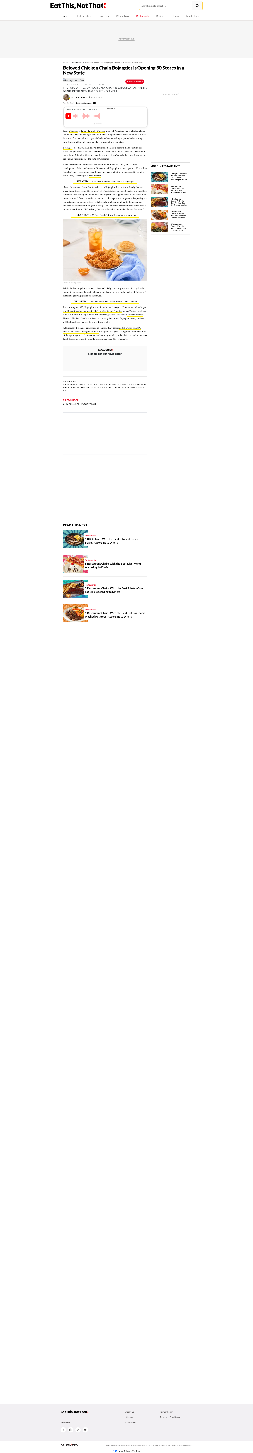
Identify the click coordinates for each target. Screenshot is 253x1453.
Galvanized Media (125, 1445)
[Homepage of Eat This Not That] (74, 1412)
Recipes (160, 15)
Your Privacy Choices (129, 1451)
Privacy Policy (166, 1411)
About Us (129, 1411)
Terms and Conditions (170, 1417)
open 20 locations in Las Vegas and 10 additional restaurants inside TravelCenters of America (104, 309)
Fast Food (81, 403)
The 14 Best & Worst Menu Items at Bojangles (111, 181)
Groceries (104, 15)
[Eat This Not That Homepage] (78, 6)
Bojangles (67, 147)
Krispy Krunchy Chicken (93, 130)
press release (95, 175)
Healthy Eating (83, 15)
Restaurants (142, 15)
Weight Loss (122, 15)
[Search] (197, 5)
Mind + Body (192, 15)
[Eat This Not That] (105, 350)
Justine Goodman (84, 103)
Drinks (175, 15)
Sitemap (129, 1417)
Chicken (68, 403)
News (65, 15)
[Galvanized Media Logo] (69, 1445)
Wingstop (73, 130)
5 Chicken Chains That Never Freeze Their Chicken (112, 301)
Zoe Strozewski (81, 97)
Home (65, 62)
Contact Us (130, 1422)
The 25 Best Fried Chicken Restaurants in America (111, 215)
